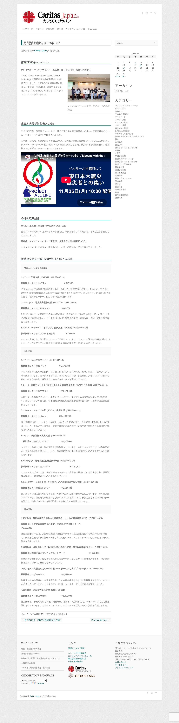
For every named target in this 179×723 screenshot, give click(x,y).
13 (141, 65)
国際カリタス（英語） (77, 648)
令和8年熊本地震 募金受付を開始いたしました (40, 658)
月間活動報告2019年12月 (42, 43)
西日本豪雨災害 (121, 195)
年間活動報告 (120, 156)
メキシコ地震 (120, 125)
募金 (117, 139)
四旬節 (118, 150)
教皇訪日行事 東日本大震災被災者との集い (41, 620)
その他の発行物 (121, 114)
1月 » (123, 76)
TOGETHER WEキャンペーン (126, 106)
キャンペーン (120, 117)
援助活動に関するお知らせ (126, 161)
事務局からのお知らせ (124, 133)
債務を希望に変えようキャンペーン (129, 136)
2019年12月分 (40, 50)
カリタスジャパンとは (75, 29)
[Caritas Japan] (53, 17)
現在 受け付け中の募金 (31, 649)
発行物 (60, 29)
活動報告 (50, 29)
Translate (40, 683)
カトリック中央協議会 (77, 653)
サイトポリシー (121, 665)
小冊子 (118, 153)
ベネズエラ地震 (121, 122)
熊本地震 (118, 181)
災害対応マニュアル (123, 178)
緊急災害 (118, 187)
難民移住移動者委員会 (77, 658)
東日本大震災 (120, 173)
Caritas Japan (35, 696)
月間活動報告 (51, 614)
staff (26, 614)
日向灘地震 (119, 167)
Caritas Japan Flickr (151, 13)
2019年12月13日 (37, 614)
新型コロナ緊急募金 (123, 164)
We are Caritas (120, 108)
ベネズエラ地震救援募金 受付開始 (35, 668)
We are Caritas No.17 (100, 620)
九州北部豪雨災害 (122, 131)
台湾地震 (118, 142)
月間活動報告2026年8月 (31, 653)
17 (124, 68)
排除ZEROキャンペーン (124, 159)
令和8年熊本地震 (28, 663)
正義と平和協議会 (75, 661)
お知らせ (39, 29)
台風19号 (119, 145)
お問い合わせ (120, 662)
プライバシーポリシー (124, 668)
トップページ (27, 29)
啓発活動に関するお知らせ (126, 147)
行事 (117, 192)
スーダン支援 (120, 119)
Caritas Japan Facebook (142, 13)
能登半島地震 (120, 189)
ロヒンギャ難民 (121, 128)
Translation (92, 29)
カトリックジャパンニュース (80, 656)
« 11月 (117, 76)
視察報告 (118, 198)
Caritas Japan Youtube (147, 13)
